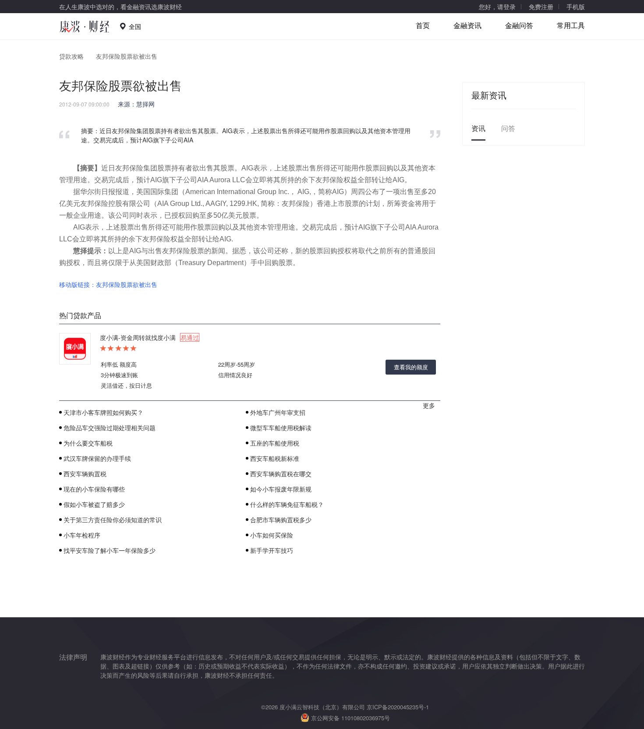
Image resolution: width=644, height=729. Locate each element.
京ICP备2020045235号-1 (398, 707)
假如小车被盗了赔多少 (94, 504)
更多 (429, 405)
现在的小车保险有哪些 (94, 489)
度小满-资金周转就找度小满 (149, 337)
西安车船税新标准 (274, 458)
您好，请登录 (497, 6)
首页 (423, 25)
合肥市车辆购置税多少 (280, 519)
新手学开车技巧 (271, 550)
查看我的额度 (411, 367)
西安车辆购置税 (85, 473)
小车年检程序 (82, 535)
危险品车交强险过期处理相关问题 (110, 427)
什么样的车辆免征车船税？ (287, 504)
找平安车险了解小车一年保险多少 (110, 550)
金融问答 (519, 25)
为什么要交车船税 (88, 443)
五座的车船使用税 (274, 443)
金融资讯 (467, 25)
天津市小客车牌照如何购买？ (103, 412)
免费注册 (541, 6)
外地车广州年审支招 (277, 412)
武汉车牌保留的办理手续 (97, 458)
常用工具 (571, 25)
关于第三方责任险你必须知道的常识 (113, 519)
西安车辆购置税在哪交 (280, 473)
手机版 (575, 6)
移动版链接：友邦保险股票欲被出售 (108, 284)
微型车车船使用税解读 (280, 427)
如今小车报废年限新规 (280, 489)
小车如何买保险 (271, 535)
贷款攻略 (71, 56)
